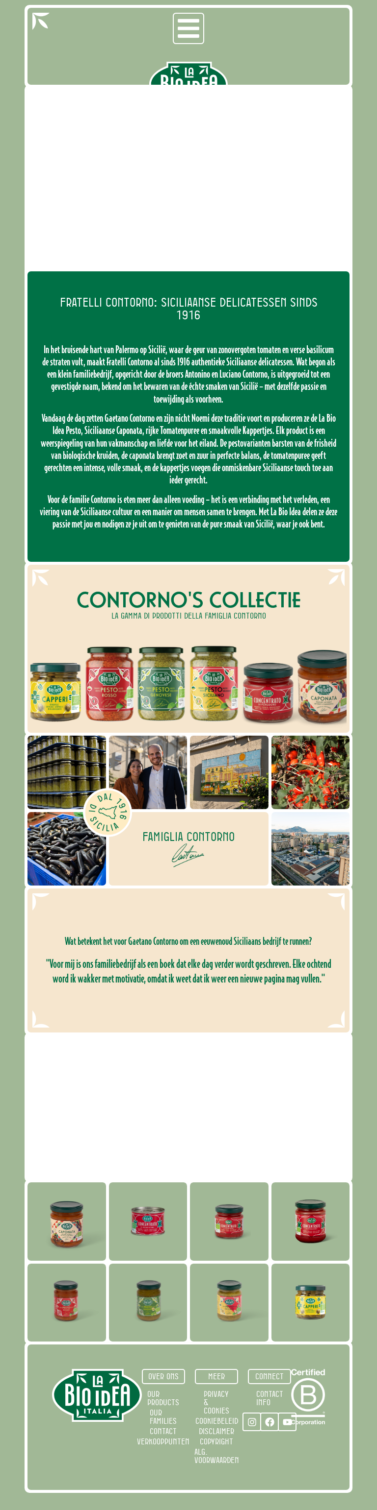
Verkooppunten (163, 1441)
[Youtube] (287, 1422)
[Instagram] (251, 1422)
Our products (163, 1398)
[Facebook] (269, 1422)
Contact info (269, 1398)
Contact (163, 1431)
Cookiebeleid (216, 1421)
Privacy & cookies (216, 1402)
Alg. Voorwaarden (216, 1456)
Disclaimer (216, 1431)
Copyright (216, 1441)
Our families (163, 1417)
